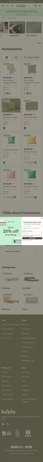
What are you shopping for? (27, 231)
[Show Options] (41, 233)
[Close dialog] (42, 218)
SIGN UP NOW (32, 238)
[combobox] (32, 233)
